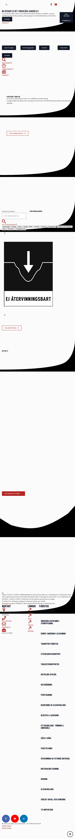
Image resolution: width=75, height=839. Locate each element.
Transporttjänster (50, 644)
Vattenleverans (48, 611)
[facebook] (51, 4)
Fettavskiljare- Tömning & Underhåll (52, 726)
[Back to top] (70, 834)
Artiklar (30, 613)
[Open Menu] (32, 4)
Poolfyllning (46, 748)
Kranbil (44, 779)
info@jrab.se (6, 627)
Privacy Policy (6, 828)
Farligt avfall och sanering (53, 799)
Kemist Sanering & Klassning (53, 633)
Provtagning (47, 695)
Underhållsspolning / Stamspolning (50, 622)
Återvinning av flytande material (55, 758)
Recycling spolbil (48, 674)
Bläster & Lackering (50, 715)
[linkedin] (24, 819)
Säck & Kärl (46, 738)
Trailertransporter (50, 664)
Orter (29, 619)
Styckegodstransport (51, 654)
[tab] (6, 227)
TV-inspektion (47, 809)
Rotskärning (47, 684)
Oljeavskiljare (47, 789)
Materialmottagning (50, 769)
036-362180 (6, 621)
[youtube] (56, 4)
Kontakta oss (6, 603)
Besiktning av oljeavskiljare (53, 705)
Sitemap (30, 631)
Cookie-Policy (6, 826)
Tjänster (30, 625)
